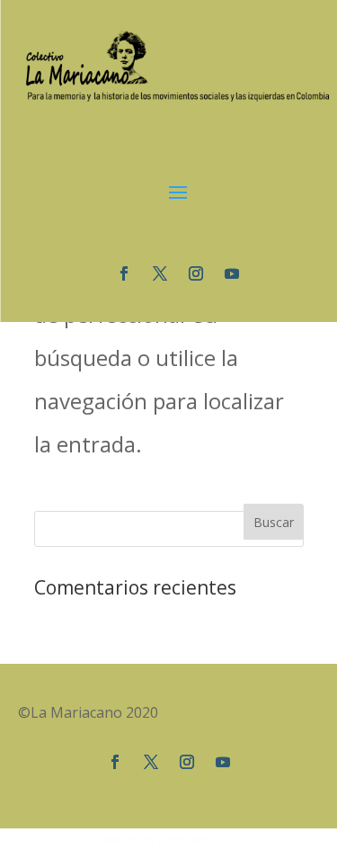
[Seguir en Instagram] (196, 273)
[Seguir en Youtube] (231, 273)
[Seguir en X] (160, 273)
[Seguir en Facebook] (124, 273)
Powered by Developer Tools (169, 838)
